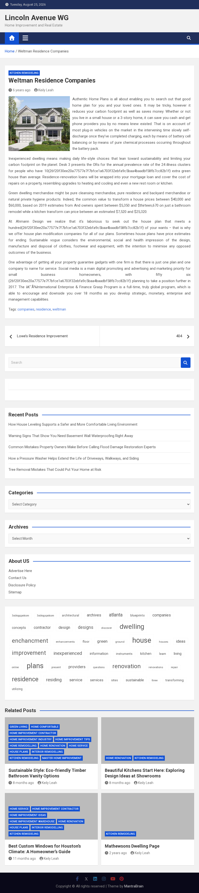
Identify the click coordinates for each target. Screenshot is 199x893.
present (56, 667)
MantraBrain (133, 886)
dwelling (132, 627)
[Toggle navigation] (25, 37)
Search (186, 362)
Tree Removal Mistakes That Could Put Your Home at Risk (54, 469)
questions (99, 667)
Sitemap (15, 592)
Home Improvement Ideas (28, 815)
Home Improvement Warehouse (32, 821)
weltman (59, 309)
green (102, 641)
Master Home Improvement (62, 758)
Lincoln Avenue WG (37, 17)
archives (94, 615)
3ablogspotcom (45, 615)
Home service (78, 745)
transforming (175, 680)
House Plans (19, 751)
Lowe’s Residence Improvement (42, 336)
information (99, 653)
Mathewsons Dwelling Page (132, 846)
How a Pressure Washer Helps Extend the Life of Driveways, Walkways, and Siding (73, 458)
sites (114, 680)
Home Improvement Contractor (33, 733)
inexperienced (68, 653)
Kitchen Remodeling (24, 73)
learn (162, 654)
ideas (180, 641)
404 (179, 336)
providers (76, 667)
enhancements (65, 641)
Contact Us (17, 578)
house (141, 640)
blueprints (137, 615)
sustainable (135, 680)
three (155, 680)
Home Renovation (52, 745)
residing (54, 679)
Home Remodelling (23, 745)
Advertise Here (20, 571)
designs (85, 627)
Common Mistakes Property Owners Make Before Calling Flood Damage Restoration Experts (82, 447)
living (178, 653)
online (15, 667)
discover (106, 628)
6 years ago (22, 90)
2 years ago (118, 853)
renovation (126, 666)
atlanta (116, 615)
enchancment (30, 640)
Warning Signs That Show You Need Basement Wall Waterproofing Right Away (70, 436)
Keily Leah (46, 90)
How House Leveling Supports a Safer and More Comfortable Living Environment (72, 424)
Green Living (18, 726)
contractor (42, 627)
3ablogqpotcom (20, 615)
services (96, 680)
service (75, 680)
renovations (156, 667)
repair (174, 667)
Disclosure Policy (22, 585)
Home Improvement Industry (31, 739)
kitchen (145, 654)
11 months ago (24, 858)
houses (163, 641)
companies (25, 309)
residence (43, 309)
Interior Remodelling (47, 751)
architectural (70, 615)
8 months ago (23, 783)
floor (86, 641)
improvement (29, 652)
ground (119, 641)
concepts (19, 628)
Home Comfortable (44, 726)
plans (35, 666)
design (64, 627)
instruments (124, 654)
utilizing (17, 689)
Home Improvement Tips (72, 739)
